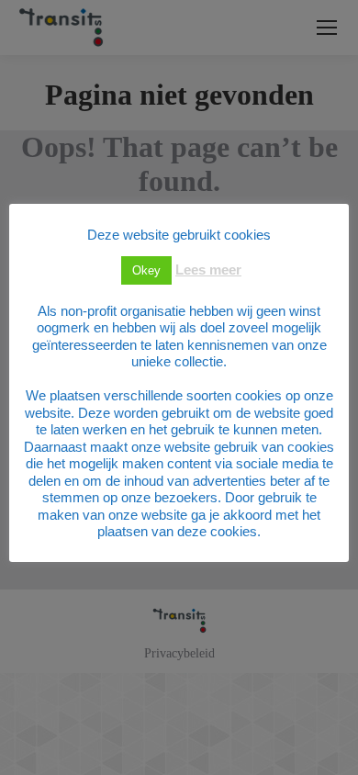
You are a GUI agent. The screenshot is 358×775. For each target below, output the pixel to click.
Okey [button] (146, 270)
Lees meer (208, 269)
